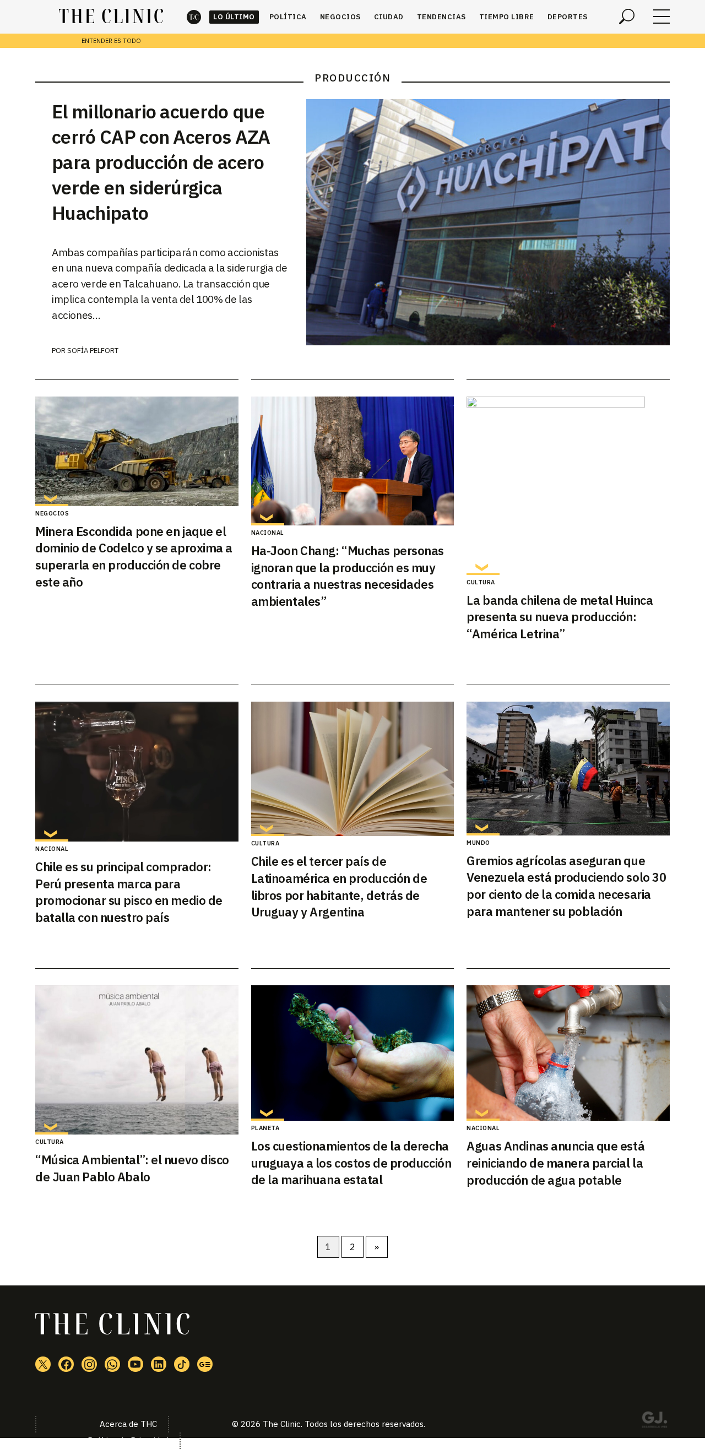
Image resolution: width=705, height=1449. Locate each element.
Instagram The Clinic (89, 1364)
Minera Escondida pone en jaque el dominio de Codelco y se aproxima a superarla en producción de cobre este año (133, 556)
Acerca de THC (128, 1424)
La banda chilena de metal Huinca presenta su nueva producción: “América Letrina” (560, 617)
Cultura (481, 582)
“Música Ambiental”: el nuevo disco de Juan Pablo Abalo (132, 1168)
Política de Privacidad (128, 1440)
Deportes (567, 16)
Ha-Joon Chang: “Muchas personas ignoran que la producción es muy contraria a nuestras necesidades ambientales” (347, 575)
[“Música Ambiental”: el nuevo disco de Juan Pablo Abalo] (136, 1060)
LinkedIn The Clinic (158, 1364)
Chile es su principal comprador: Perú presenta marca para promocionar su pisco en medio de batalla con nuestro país (129, 892)
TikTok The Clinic (181, 1364)
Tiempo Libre (506, 16)
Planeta (265, 1128)
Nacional (267, 532)
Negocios (340, 16)
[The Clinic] (111, 16)
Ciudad (389, 16)
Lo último (234, 16)
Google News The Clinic (205, 1364)
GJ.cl (654, 1421)
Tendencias (441, 16)
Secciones (661, 16)
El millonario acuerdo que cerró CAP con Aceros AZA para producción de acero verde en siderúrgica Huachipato (161, 162)
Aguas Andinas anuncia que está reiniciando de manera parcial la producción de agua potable (555, 1163)
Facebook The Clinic (66, 1364)
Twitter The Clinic (43, 1364)
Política (288, 16)
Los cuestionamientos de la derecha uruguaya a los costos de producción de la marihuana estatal (351, 1163)
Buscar (626, 16)
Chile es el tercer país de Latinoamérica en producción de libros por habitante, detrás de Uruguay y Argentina (339, 886)
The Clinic (194, 17)
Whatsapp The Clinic (112, 1364)
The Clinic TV (135, 1364)
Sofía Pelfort (92, 350)
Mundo (478, 842)
